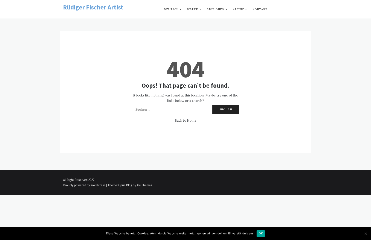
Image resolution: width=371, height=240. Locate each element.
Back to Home (185, 120)
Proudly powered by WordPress (84, 185)
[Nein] (365, 233)
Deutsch (171, 9)
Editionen (215, 9)
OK (261, 233)
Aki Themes (144, 185)
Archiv (238, 9)
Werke (192, 9)
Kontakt (260, 9)
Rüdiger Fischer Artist (93, 7)
